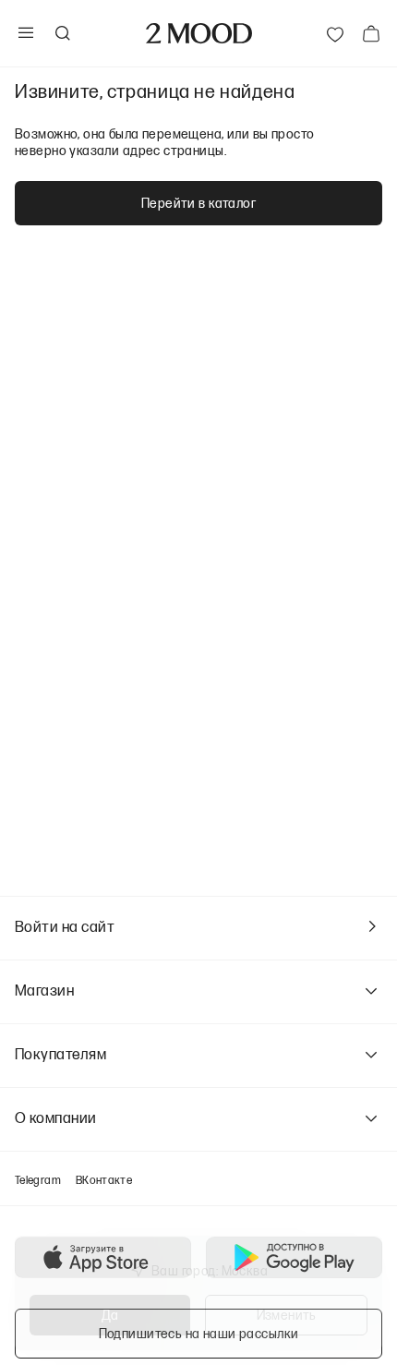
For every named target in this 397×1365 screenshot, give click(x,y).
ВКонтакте (104, 1180)
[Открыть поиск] (62, 33)
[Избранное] (335, 33)
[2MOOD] (199, 33)
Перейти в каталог (198, 202)
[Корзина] (371, 33)
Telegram (38, 1180)
